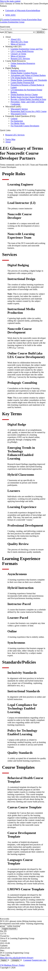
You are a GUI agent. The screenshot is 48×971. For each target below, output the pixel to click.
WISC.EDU (10, 15)
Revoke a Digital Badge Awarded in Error (28, 99)
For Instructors (17, 121)
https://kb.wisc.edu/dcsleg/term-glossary (16, 957)
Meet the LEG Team (19, 42)
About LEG (16, 39)
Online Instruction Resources (23, 63)
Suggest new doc (39, 960)
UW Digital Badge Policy (21, 78)
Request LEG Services (20, 58)
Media (13, 66)
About (8, 142)
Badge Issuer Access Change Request (26, 97)
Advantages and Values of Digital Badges (28, 75)
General (14, 118)
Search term (5, 27)
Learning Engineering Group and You (27, 49)
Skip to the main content (10, 1)
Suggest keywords (9, 929)
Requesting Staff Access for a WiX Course (29, 111)
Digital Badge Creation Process (24, 73)
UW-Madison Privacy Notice (12, 965)
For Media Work (18, 123)
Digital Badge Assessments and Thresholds (29, 80)
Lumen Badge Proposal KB (22, 82)
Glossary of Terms (18, 54)
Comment (27, 960)
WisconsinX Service (19, 109)
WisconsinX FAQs (19, 114)
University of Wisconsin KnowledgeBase (22, 10)
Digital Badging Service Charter (24, 94)
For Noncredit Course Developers (25, 126)
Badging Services (18, 70)
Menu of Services (18, 44)
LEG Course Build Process (22, 51)
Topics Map (10, 139)
